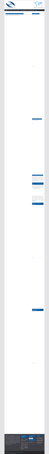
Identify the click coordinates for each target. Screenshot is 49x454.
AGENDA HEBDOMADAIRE (31, 10)
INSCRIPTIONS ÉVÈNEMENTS (24, 10)
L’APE (8, 10)
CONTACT (36, 10)
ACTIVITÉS (17, 10)
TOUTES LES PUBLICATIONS (35, 120)
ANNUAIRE (14, 10)
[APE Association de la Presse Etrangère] (6, 10)
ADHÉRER (11, 10)
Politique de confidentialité (9, 444)
